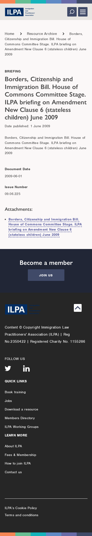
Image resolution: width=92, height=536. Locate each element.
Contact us (13, 472)
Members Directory (20, 418)
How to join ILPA (18, 463)
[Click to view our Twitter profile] (8, 368)
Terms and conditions (21, 515)
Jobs (8, 401)
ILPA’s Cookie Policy (21, 508)
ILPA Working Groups (22, 427)
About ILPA (13, 446)
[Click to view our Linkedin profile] (26, 368)
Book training (15, 392)
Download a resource (21, 409)
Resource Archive (42, 33)
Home (9, 33)
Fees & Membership (20, 455)
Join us (46, 275)
